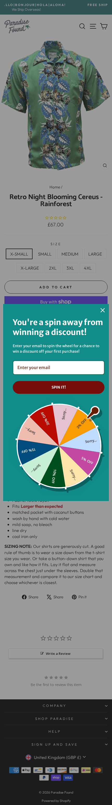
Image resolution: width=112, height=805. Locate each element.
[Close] (102, 310)
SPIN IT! (59, 387)
